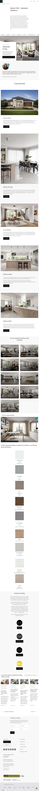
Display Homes (22, 741)
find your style (13, 685)
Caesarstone (19, 493)
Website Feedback (28, 787)
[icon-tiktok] (11, 749)
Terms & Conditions (9, 787)
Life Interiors (19, 668)
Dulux (20, 462)
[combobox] (4, 790)
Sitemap (34, 787)
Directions (6, 769)
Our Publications (15, 787)
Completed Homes (23, 746)
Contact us (7, 741)
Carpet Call (19, 587)
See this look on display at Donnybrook (9, 57)
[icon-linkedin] (13, 749)
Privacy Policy (5, 787)
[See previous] (2, 428)
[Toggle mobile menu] (37, 1)
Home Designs (22, 739)
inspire (22, 688)
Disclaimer (20, 787)
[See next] (37, 428)
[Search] (31, 1)
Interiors (8, 3)
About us (21, 749)
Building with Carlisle (23, 751)
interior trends (3, 685)
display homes (23, 685)
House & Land (22, 744)
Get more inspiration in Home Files (30, 675)
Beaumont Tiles (19, 571)
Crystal (19, 554)
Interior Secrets (19, 641)
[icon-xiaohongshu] (15, 749)
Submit (12, 732)
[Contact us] (34, 1)
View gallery (6, 126)
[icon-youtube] (8, 749)
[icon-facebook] (4, 749)
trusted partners (4, 688)
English (3, 790)
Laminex (19, 508)
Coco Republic (19, 654)
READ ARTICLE (3, 705)
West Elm (19, 627)
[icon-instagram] (6, 749)
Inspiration (3, 3)
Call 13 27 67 (7, 744)
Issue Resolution (24, 787)
